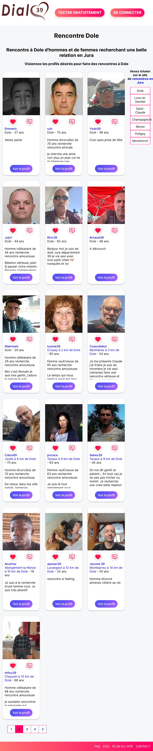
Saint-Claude (140, 110)
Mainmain (11, 346)
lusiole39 (53, 346)
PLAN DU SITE (122, 746)
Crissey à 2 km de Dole (63, 350)
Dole (140, 91)
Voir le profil (21, 169)
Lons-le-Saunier (140, 99)
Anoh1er (10, 564)
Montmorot (140, 141)
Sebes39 (96, 455)
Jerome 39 (97, 564)
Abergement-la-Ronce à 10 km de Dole (20, 569)
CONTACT (143, 746)
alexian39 (54, 564)
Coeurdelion (98, 346)
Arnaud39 (97, 237)
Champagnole (142, 119)
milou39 (10, 673)
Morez (140, 126)
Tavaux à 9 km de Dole (63, 459)
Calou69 (11, 455)
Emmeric (11, 128)
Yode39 (95, 128)
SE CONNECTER (127, 12)
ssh (49, 128)
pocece (52, 455)
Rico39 (52, 237)
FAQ (97, 746)
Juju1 (8, 237)
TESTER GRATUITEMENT (80, 12)
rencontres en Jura (142, 80)
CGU (106, 746)
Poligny (140, 134)
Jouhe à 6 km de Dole (20, 459)
